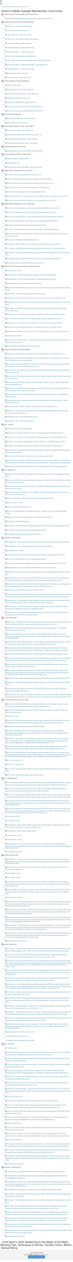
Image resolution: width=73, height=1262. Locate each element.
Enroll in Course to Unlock (36, 1257)
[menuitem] (1, 4)
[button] (1, 1)
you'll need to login (43, 1254)
